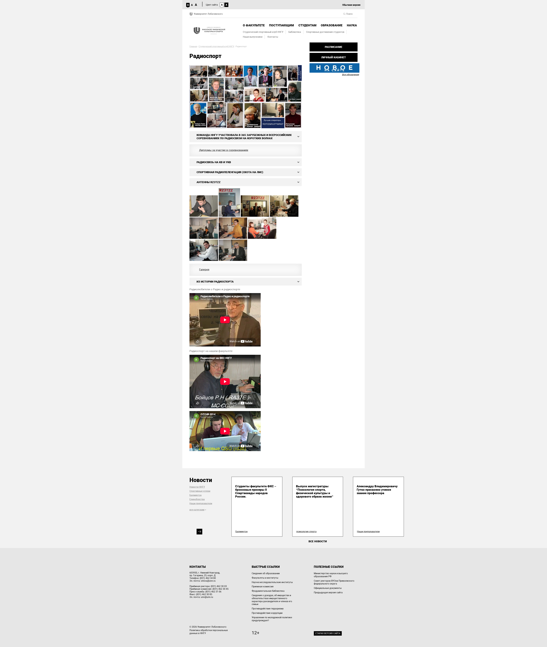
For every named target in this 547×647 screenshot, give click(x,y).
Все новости (318, 541)
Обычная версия (351, 5)
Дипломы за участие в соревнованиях (223, 150)
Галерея (204, 269)
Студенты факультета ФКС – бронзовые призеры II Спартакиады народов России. (255, 491)
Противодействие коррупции (267, 613)
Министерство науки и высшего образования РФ (331, 575)
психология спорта (306, 531)
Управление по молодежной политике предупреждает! (272, 619)
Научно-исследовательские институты (272, 582)
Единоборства (197, 499)
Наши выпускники (252, 36)
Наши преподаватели (200, 503)
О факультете (254, 25)
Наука (352, 25)
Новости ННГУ (197, 487)
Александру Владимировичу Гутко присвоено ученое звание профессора (377, 490)
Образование (331, 25)
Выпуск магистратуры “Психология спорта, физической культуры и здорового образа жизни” (314, 491)
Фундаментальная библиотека (268, 591)
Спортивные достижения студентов (325, 32)
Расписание (333, 47)
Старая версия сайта (327, 633)
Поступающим (281, 25)
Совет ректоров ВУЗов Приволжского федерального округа (334, 582)
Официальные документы (328, 588)
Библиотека (294, 32)
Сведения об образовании (266, 573)
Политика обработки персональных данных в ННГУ (208, 632)
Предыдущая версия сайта (328, 592)
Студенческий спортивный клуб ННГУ (263, 32)
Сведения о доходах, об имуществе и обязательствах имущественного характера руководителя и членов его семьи (272, 600)
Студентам (307, 25)
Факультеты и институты (265, 577)
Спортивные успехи (199, 491)
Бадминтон (195, 495)
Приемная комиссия (263, 586)
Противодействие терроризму (268, 608)
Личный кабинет (333, 57)
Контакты (273, 36)
